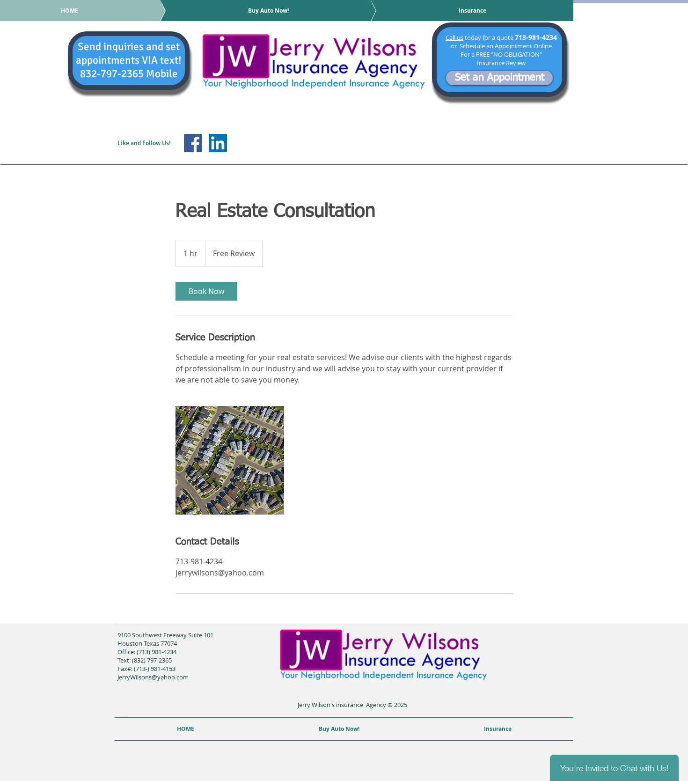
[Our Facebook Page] (193, 143)
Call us (454, 37)
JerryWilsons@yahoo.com (153, 677)
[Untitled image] (230, 460)
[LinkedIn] (218, 143)
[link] (206, 291)
